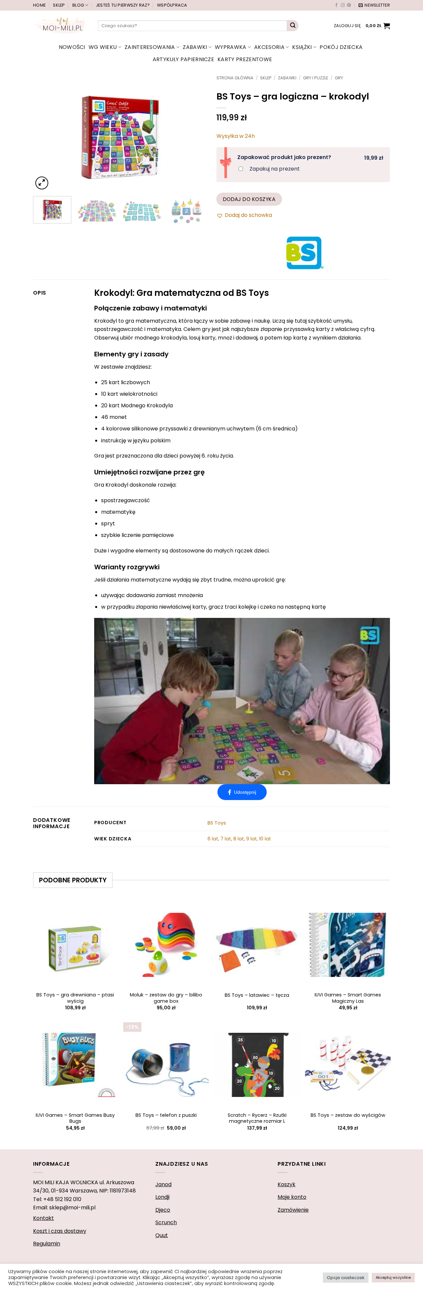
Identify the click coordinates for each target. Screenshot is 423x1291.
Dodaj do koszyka (249, 199)
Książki (302, 47)
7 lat (225, 838)
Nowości (72, 47)
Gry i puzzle (315, 78)
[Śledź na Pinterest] (349, 5)
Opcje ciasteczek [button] (346, 1277)
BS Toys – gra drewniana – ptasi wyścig (75, 998)
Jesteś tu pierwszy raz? (123, 5)
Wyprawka (231, 47)
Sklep (59, 5)
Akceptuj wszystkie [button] (393, 1277)
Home (39, 5)
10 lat (265, 838)
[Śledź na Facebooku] (336, 5)
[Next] (195, 133)
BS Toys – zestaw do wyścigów (348, 1115)
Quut (161, 1235)
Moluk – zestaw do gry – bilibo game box (166, 998)
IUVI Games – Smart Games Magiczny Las (348, 998)
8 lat (238, 838)
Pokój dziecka (341, 47)
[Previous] (45, 133)
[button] (374, 5)
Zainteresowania (150, 47)
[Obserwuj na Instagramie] (343, 5)
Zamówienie (293, 1210)
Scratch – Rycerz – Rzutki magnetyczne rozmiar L (257, 1118)
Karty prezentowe (244, 59)
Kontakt (43, 1218)
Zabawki (195, 47)
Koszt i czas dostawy (59, 1231)
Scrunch (166, 1222)
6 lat (213, 838)
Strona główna (234, 78)
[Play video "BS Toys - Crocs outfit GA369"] (242, 701)
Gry (339, 78)
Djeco (162, 1210)
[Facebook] (242, 792)
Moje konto (292, 1197)
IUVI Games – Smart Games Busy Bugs (75, 1118)
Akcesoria (269, 47)
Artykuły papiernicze (183, 59)
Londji (162, 1197)
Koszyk (286, 1184)
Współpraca (172, 5)
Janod (163, 1184)
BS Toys (217, 823)
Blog (78, 5)
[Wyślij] (292, 25)
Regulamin (46, 1243)
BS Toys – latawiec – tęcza (257, 995)
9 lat (251, 838)
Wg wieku (103, 47)
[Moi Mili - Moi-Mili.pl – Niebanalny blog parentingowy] (60, 25)
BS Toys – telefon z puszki (166, 1115)
